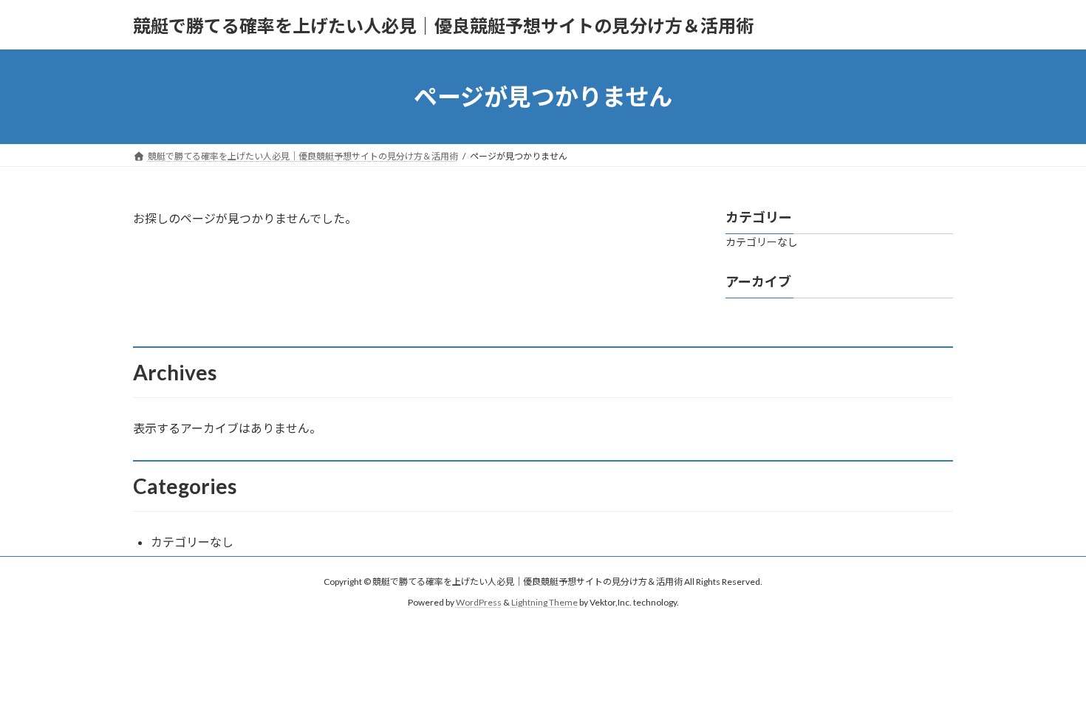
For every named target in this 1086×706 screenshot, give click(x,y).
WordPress (479, 602)
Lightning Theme (544, 602)
